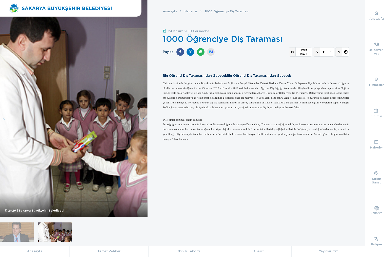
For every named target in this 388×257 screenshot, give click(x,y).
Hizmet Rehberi (109, 251)
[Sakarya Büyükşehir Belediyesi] (60, 8)
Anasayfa (170, 11)
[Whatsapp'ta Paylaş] (201, 52)
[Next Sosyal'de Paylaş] (211, 52)
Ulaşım (259, 251)
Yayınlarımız (328, 251)
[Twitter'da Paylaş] (190, 52)
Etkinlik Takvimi (188, 251)
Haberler (191, 11)
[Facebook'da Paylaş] (180, 52)
